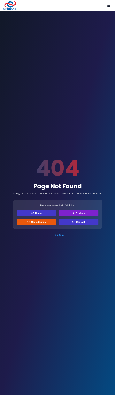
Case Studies (38, 222)
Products (80, 213)
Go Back (59, 235)
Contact (80, 222)
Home (38, 213)
